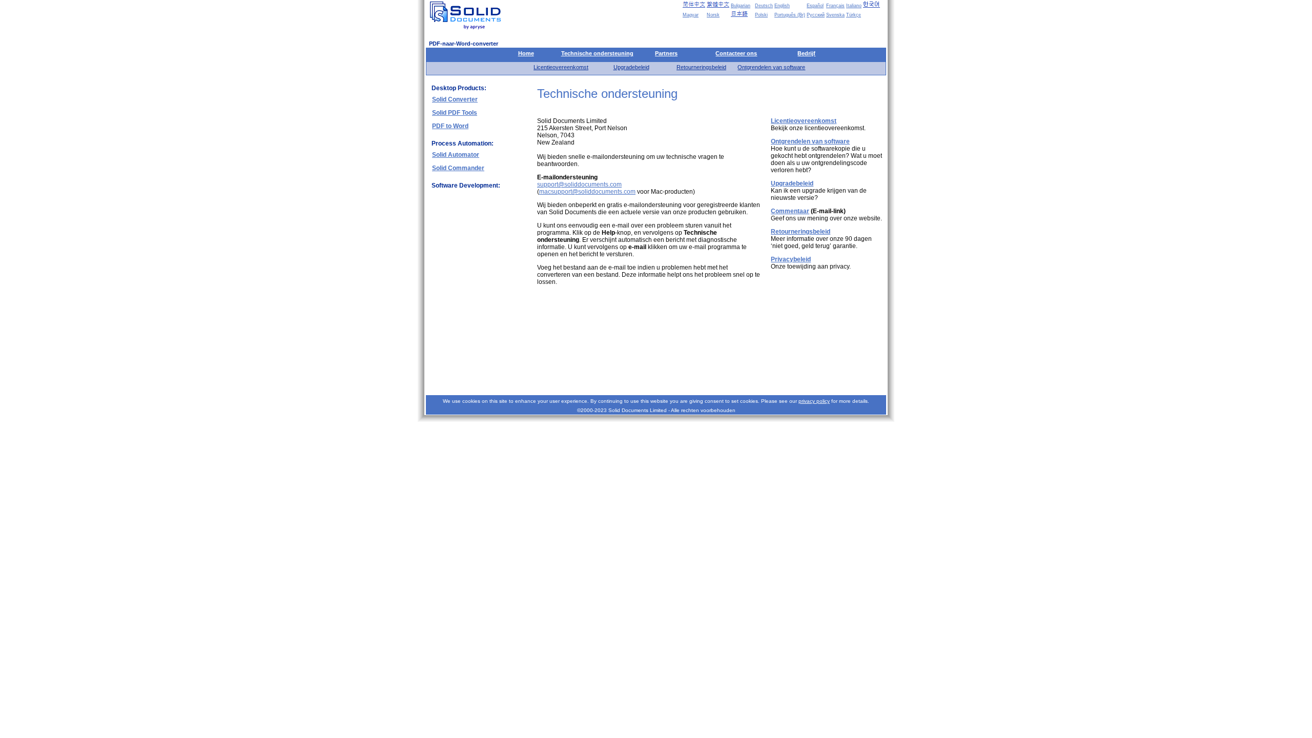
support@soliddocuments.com (579, 184)
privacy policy (814, 401)
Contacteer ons (736, 53)
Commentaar (790, 211)
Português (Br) (789, 14)
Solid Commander (458, 168)
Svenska (835, 14)
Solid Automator (455, 154)
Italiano (854, 5)
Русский (816, 14)
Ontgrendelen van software (771, 67)
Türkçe (853, 14)
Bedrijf (806, 53)
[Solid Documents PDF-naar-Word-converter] (467, 15)
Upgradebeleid (631, 67)
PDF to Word (450, 126)
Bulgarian (740, 5)
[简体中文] (694, 5)
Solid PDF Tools (454, 112)
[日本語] (742, 14)
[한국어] (874, 5)
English (782, 5)
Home (526, 53)
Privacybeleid (791, 259)
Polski (761, 14)
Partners (666, 53)
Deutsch (764, 5)
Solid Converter (455, 99)
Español (815, 5)
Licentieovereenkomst (561, 67)
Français (835, 5)
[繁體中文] (718, 5)
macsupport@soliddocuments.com (587, 191)
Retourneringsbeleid (701, 67)
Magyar (691, 14)
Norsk (713, 14)
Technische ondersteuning (597, 53)
